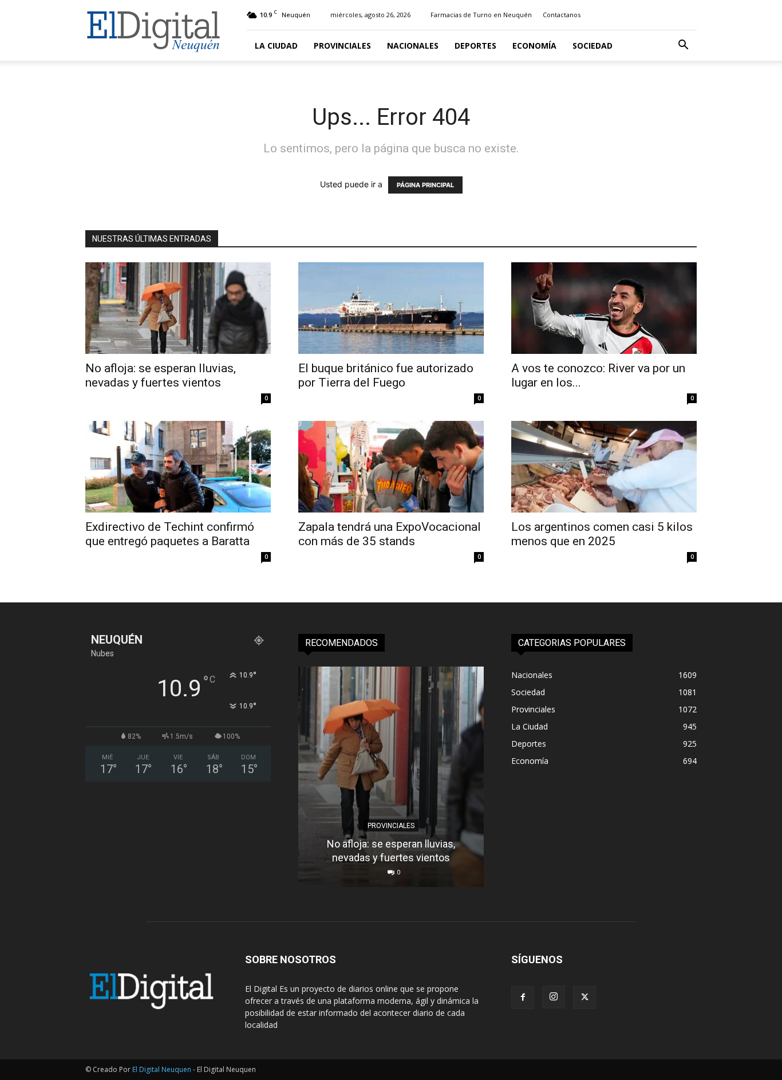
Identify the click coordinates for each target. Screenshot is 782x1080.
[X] (584, 997)
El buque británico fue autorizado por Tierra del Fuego (385, 375)
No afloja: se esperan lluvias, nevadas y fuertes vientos (160, 375)
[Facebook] (522, 997)
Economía (534, 45)
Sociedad (592, 45)
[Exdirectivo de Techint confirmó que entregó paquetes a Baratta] (178, 467)
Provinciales (342, 45)
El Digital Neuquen (161, 1069)
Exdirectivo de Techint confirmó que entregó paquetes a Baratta (169, 534)
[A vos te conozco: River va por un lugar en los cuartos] (604, 308)
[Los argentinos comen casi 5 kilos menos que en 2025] (604, 467)
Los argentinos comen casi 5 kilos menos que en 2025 (602, 534)
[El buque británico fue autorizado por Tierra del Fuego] (391, 308)
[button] (683, 46)
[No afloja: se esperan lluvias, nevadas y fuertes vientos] (178, 308)
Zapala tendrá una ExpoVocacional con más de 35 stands (389, 534)
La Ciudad (276, 45)
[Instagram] (553, 997)
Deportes (475, 45)
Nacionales (413, 45)
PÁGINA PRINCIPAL (425, 185)
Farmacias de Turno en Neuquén (481, 14)
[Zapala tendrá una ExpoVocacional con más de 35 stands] (391, 467)
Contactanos (561, 14)
